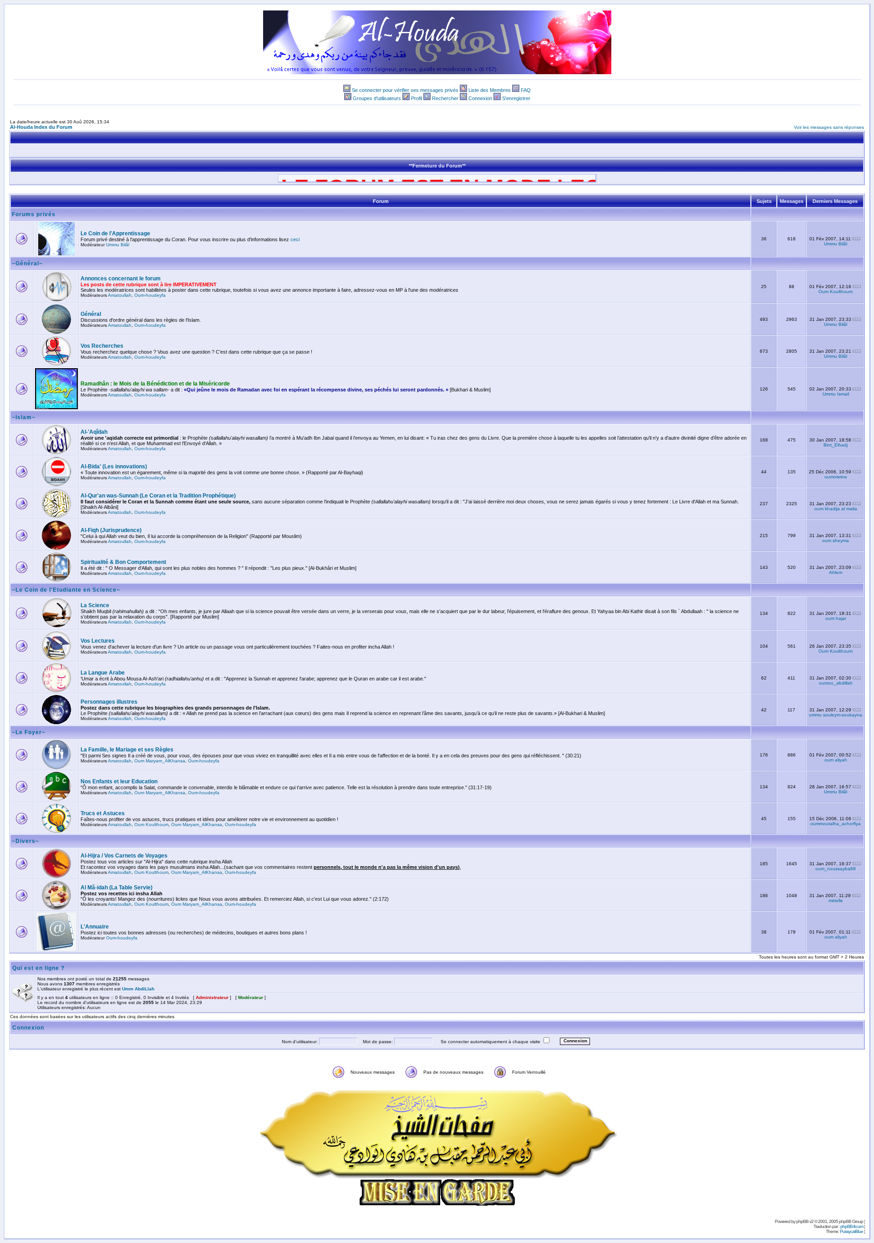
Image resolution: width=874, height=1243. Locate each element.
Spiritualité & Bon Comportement (123, 562)
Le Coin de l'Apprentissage (115, 233)
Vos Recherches (102, 346)
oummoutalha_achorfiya (835, 823)
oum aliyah (835, 759)
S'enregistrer (516, 98)
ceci (295, 239)
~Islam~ (24, 417)
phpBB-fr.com (851, 1226)
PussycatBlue (851, 1231)
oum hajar (835, 618)
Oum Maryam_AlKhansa (159, 760)
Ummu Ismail (836, 393)
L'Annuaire (95, 926)
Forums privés (34, 214)
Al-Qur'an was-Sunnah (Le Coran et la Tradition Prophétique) (158, 495)
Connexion (480, 98)
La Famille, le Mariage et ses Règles (127, 749)
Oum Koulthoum (835, 291)
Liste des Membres (489, 90)
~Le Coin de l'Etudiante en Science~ (66, 590)
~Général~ (27, 263)
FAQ (526, 90)
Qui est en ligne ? (38, 968)
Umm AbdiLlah (138, 988)
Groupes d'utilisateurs (377, 98)
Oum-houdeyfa (150, 295)
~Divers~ (25, 841)
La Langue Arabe (103, 673)
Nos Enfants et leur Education (119, 781)
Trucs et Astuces (103, 813)
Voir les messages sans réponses (829, 127)
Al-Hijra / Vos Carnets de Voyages (124, 855)
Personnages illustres (109, 702)
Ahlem (835, 572)
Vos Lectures (98, 641)
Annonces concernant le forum (121, 278)
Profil (416, 98)
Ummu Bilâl (117, 244)
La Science (95, 605)
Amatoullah (120, 295)
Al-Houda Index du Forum (41, 127)
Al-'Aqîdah (94, 432)
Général (91, 314)
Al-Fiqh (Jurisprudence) (111, 530)
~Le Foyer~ (29, 732)
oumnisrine (835, 476)
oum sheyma (835, 540)
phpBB (802, 1221)
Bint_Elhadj (835, 444)
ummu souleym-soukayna (835, 714)
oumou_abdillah (836, 682)
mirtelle (835, 900)
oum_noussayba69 (835, 868)
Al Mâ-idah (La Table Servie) (116, 887)
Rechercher (445, 98)
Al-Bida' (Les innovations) (114, 466)
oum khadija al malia (835, 508)
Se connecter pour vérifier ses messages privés (405, 90)
